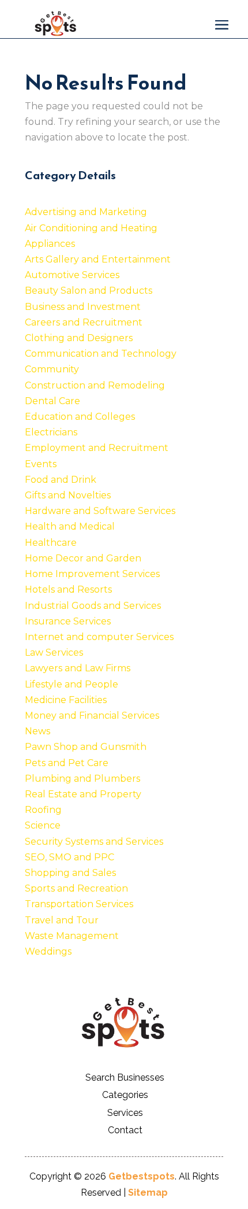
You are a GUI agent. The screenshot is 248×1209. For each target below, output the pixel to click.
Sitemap (148, 1192)
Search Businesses (124, 1077)
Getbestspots (141, 1176)
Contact (125, 1130)
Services (125, 1112)
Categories (125, 1094)
